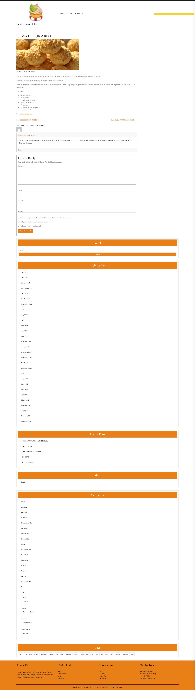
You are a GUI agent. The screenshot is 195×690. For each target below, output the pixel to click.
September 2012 (26, 368)
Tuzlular (24, 608)
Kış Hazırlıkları (26, 549)
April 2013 (24, 331)
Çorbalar (24, 512)
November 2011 (26, 421)
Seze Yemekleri (26, 581)
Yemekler (24, 619)
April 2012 (24, 394)
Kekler (23, 544)
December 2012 (26, 352)
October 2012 (25, 363)
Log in (23, 482)
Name (20, 190)
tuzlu (112, 654)
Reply (20, 150)
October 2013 (25, 299)
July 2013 (24, 315)
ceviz (22, 114)
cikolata (36, 654)
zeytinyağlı (125, 654)
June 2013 (24, 320)
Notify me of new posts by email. (30, 226)
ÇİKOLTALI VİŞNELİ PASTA (31, 451)
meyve (75, 654)
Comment (22, 166)
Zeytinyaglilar (25, 629)
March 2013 (25, 336)
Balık (23, 501)
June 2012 (24, 384)
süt (92, 654)
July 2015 (24, 277)
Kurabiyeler (28, 114)
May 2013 (24, 325)
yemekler (118, 654)
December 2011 (26, 416)
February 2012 (26, 405)
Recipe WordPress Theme (102, 687)
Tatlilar (23, 597)
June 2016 (24, 272)
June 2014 (24, 293)
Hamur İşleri (25, 539)
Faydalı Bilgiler (65, 14)
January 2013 (25, 347)
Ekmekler (24, 528)
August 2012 (25, 373)
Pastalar (25, 601)
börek (25, 654)
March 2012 (25, 400)
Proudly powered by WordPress (82, 687)
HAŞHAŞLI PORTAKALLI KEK (122, 120)
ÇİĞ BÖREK (25, 457)
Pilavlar (23, 565)
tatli (102, 654)
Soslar (23, 587)
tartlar (97, 654)
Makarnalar (25, 560)
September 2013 (26, 304)
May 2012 (24, 389)
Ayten (20, 72)
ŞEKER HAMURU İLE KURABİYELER (34, 441)
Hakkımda (79, 14)
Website (20, 211)
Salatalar (25, 633)
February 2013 (26, 341)
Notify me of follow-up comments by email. (34, 222)
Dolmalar (24, 518)
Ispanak (51, 654)
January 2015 (25, 283)
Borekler (24, 507)
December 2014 (26, 288)
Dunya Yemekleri (26, 523)
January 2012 (25, 410)
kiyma (61, 654)
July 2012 (24, 379)
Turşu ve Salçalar (28, 612)
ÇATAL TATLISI (26, 446)
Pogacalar (24, 571)
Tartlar (23, 592)
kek (57, 654)
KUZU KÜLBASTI (27, 462)
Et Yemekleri (25, 533)
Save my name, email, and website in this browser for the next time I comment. (45, 218)
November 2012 (26, 357)
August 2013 (25, 309)
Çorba (132, 654)
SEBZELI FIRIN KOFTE (28, 120)
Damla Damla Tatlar (26, 24)
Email (20, 201)
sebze (87, 654)
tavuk (106, 654)
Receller (24, 576)
